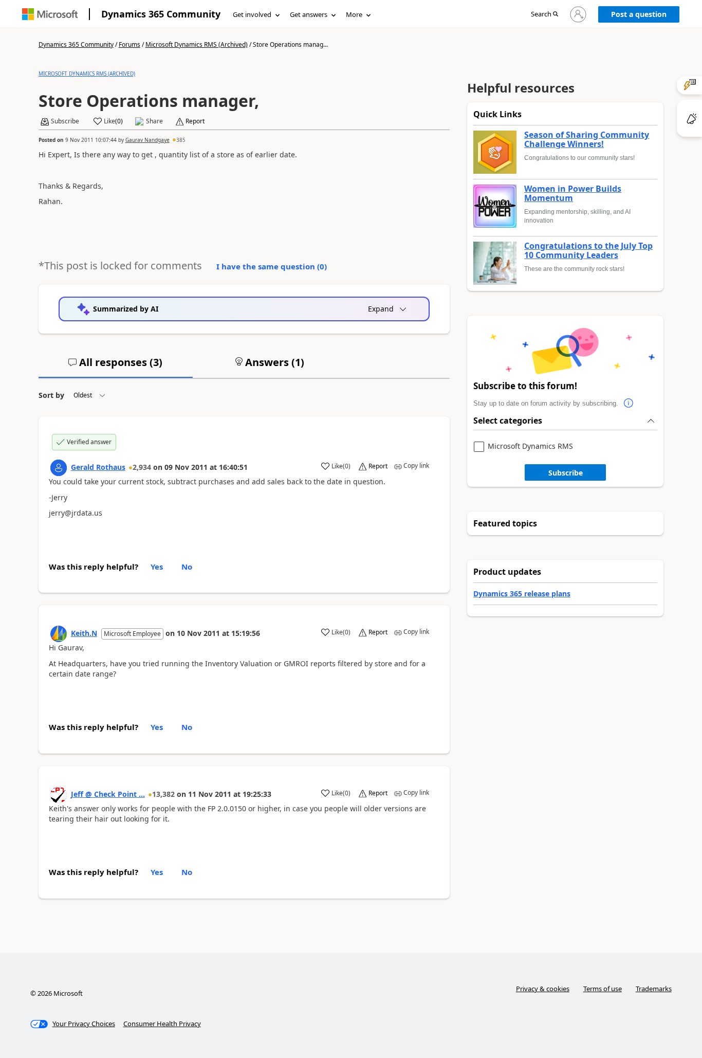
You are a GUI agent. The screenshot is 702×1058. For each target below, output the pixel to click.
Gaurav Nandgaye (147, 139)
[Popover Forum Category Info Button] (628, 403)
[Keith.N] (58, 634)
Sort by (51, 395)
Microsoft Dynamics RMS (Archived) (196, 44)
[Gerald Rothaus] (58, 468)
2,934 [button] (142, 467)
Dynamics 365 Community (160, 14)
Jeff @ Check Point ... (108, 794)
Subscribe (565, 473)
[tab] (116, 366)
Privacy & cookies (542, 988)
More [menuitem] (354, 14)
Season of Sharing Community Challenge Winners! (586, 140)
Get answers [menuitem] (308, 14)
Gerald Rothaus (98, 467)
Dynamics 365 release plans (521, 593)
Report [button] (195, 121)
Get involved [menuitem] (252, 14)
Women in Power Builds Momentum (572, 194)
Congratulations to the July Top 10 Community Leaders (588, 251)
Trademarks (654, 988)
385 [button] (181, 139)
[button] (544, 14)
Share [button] (154, 121)
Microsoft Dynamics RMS (530, 446)
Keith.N (84, 633)
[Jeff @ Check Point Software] (58, 795)
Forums (129, 44)
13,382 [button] (163, 794)
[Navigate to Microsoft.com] (50, 14)
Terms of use (602, 988)
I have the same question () (271, 266)
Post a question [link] (639, 14)
